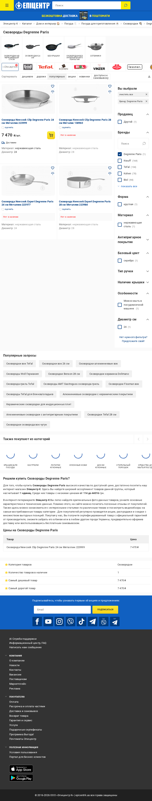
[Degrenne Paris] (10, 67)
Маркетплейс (17, 683)
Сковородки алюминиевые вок (98, 363)
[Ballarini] (116, 67)
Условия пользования (23, 752)
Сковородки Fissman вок (124, 383)
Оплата (13, 701)
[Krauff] (27, 67)
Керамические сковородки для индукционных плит (38, 404)
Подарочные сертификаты (25, 729)
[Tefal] (45, 67)
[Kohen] (63, 67)
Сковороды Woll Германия (22, 373)
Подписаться (105, 609)
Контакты (15, 669)
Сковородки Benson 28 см (64, 373)
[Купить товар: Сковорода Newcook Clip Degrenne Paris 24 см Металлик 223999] (51, 135)
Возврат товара (18, 715)
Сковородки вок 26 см (55, 363)
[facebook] (37, 621)
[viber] (70, 621)
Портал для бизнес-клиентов (27, 756)
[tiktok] (81, 621)
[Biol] (81, 67)
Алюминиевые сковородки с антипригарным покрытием (42, 414)
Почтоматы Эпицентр (22, 738)
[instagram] (59, 621)
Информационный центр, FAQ (27, 642)
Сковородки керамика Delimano (109, 373)
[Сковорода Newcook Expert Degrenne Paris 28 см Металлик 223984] (85, 181)
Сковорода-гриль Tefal (20, 383)
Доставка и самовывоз (23, 711)
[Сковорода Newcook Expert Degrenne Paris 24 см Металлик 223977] (28, 181)
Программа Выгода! (21, 734)
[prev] (138, 439)
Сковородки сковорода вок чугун (26, 424)
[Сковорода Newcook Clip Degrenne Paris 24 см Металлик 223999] (28, 99)
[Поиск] (125, 5)
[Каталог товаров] (7, 5)
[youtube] (48, 621)
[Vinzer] (99, 67)
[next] (147, 439)
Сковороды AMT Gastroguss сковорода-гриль (71, 383)
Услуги (13, 725)
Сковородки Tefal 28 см (101, 414)
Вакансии (15, 674)
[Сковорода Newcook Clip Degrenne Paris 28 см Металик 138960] (85, 99)
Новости (14, 665)
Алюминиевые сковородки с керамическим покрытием (98, 394)
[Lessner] (134, 67)
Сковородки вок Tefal (19, 363)
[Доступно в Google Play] (21, 777)
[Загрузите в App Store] (21, 769)
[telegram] (92, 621)
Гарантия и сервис (20, 720)
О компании (17, 660)
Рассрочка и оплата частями (27, 706)
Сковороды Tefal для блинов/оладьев (29, 394)
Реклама (14, 688)
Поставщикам (18, 679)
